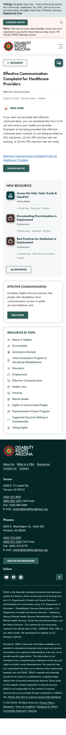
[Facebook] (13, 577)
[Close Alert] (61, 22)
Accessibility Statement (14, 710)
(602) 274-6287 (12, 537)
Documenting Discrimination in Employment (37, 218)
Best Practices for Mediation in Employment (36, 240)
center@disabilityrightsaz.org (30, 509)
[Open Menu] (60, 46)
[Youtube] (6, 577)
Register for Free (12, 13)
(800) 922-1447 (12, 500)
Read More (18, 315)
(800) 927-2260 (12, 541)
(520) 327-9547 (12, 497)
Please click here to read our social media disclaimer (34, 697)
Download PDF (16, 168)
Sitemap (32, 710)
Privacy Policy (47, 702)
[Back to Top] (59, 577)
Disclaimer (8, 706)
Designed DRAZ (47, 706)
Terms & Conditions (25, 706)
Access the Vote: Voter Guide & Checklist (37, 195)
